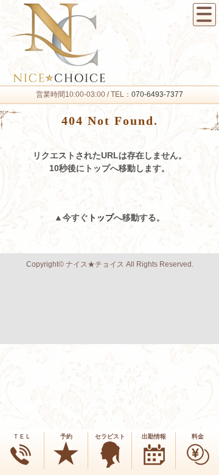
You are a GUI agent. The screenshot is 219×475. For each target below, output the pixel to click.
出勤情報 (154, 436)
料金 (198, 436)
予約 (66, 436)
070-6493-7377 (157, 94)
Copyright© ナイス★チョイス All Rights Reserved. (109, 264)
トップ (101, 217)
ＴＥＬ (22, 436)
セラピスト (110, 436)
